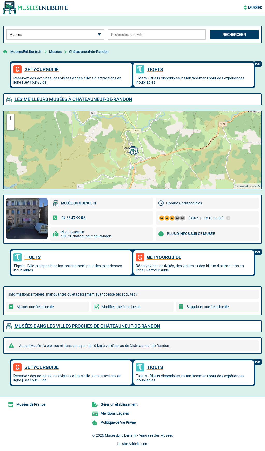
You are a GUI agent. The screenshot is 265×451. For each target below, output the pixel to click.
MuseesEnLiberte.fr (26, 52)
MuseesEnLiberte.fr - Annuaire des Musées (139, 435)
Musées (255, 7)
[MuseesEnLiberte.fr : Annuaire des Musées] (35, 7)
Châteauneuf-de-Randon (89, 52)
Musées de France (30, 404)
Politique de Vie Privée (118, 422)
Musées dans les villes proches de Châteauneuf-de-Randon (87, 326)
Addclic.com (138, 444)
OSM (256, 186)
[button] (132, 150)
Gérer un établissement (119, 404)
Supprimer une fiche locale (208, 307)
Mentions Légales (115, 413)
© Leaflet (241, 186)
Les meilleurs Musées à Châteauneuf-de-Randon (73, 99)
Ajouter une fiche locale (35, 307)
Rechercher (234, 35)
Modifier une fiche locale (121, 307)
